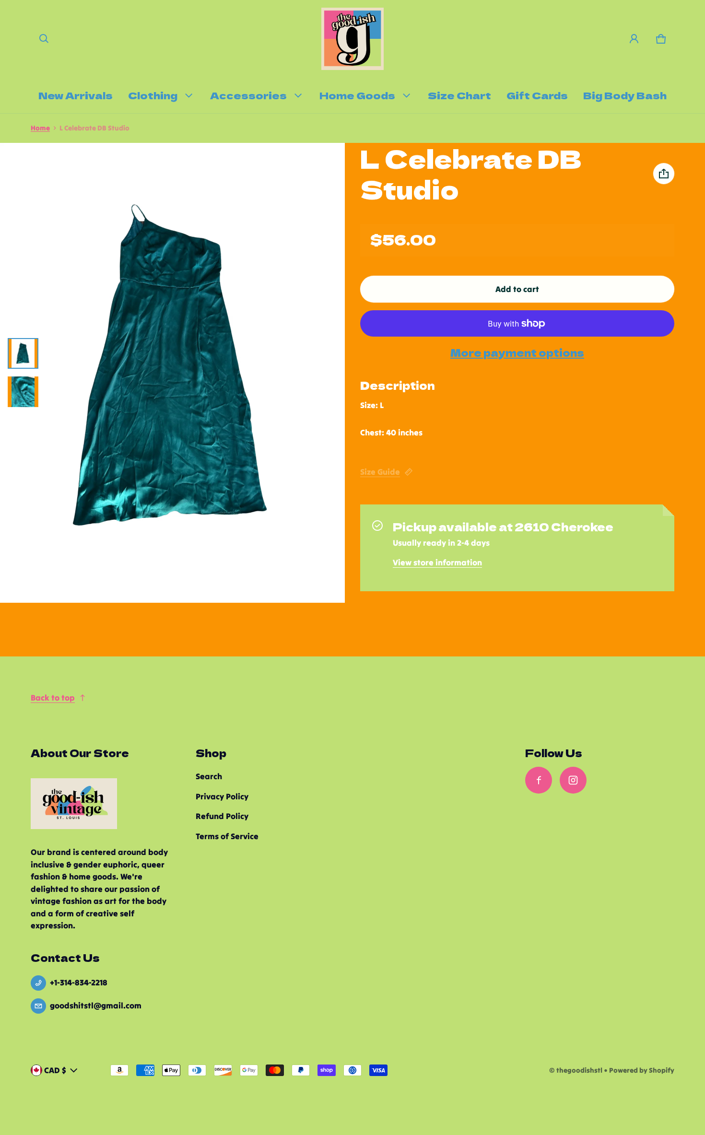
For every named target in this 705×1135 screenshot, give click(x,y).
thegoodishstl (579, 1070)
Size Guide (380, 472)
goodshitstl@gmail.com (95, 1005)
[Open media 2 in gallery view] (23, 391)
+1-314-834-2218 (78, 982)
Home (40, 128)
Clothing (152, 95)
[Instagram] (573, 780)
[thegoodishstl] (352, 39)
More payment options (517, 353)
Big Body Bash (625, 95)
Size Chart (459, 95)
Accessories (248, 95)
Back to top (53, 697)
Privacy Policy (222, 796)
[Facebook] (538, 780)
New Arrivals (75, 95)
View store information (437, 562)
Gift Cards (537, 95)
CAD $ (55, 1070)
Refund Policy (222, 816)
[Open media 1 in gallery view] (23, 353)
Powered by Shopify (641, 1070)
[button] (44, 38)
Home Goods (357, 95)
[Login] (634, 38)
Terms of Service (227, 836)
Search (209, 776)
